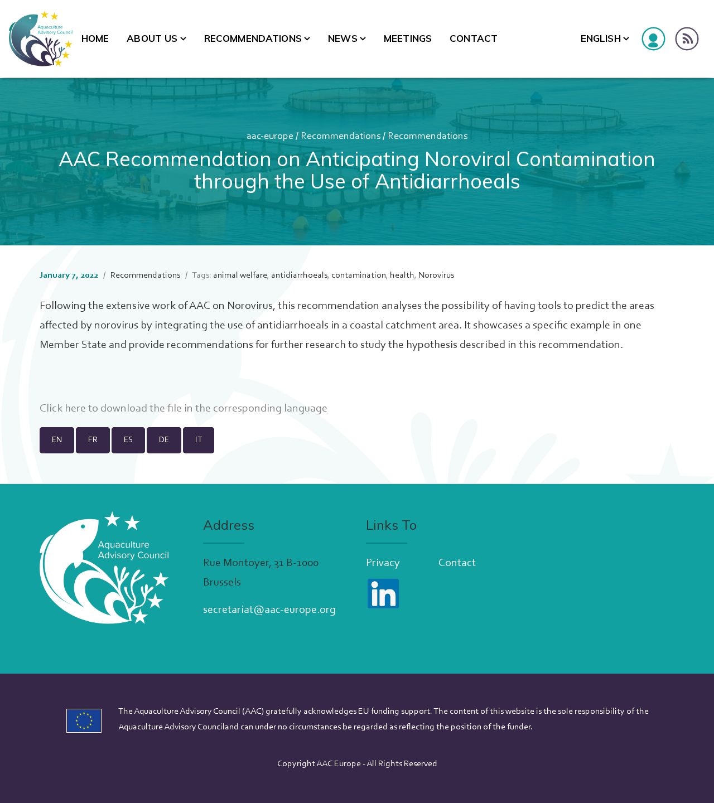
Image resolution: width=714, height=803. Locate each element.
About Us (152, 38)
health (402, 275)
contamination (358, 275)
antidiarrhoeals (299, 275)
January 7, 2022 (69, 275)
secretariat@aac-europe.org (269, 610)
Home (95, 38)
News (343, 38)
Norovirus (436, 275)
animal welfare (240, 275)
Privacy (383, 563)
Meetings (408, 38)
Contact (474, 38)
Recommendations (253, 38)
